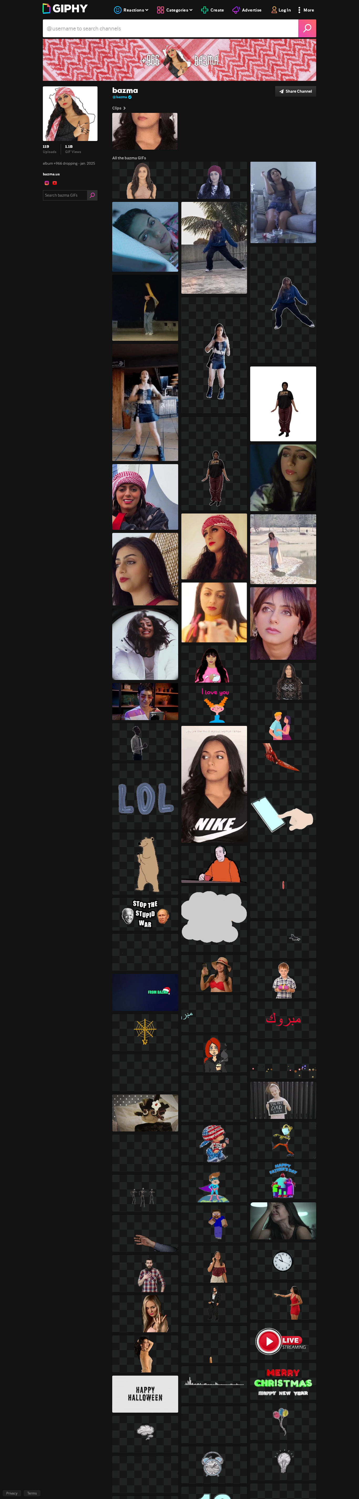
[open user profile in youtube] (55, 183)
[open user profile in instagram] (47, 183)
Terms (32, 1493)
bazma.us (51, 174)
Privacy (11, 1493)
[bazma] (179, 60)
